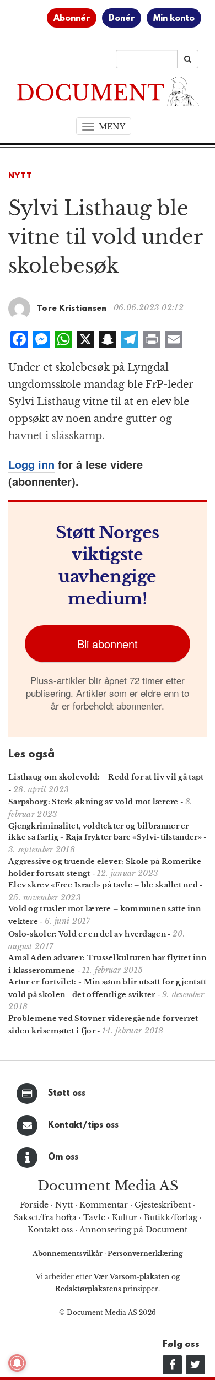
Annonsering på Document (133, 1230)
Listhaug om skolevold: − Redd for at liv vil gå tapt (106, 777)
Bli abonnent (107, 644)
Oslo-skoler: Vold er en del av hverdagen (87, 934)
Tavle (94, 1217)
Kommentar (103, 1205)
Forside (34, 1205)
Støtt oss (66, 1093)
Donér (122, 19)
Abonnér (71, 19)
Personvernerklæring (145, 1253)
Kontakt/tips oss (83, 1125)
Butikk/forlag (170, 1217)
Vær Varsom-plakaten (132, 1277)
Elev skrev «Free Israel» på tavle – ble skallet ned (103, 885)
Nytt (20, 176)
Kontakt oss (50, 1230)
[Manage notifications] (17, 1363)
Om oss (63, 1157)
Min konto (174, 19)
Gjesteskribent (163, 1205)
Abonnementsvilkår (68, 1253)
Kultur (124, 1217)
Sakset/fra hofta (45, 1217)
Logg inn (31, 464)
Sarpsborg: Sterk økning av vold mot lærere (93, 802)
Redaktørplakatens (88, 1289)
